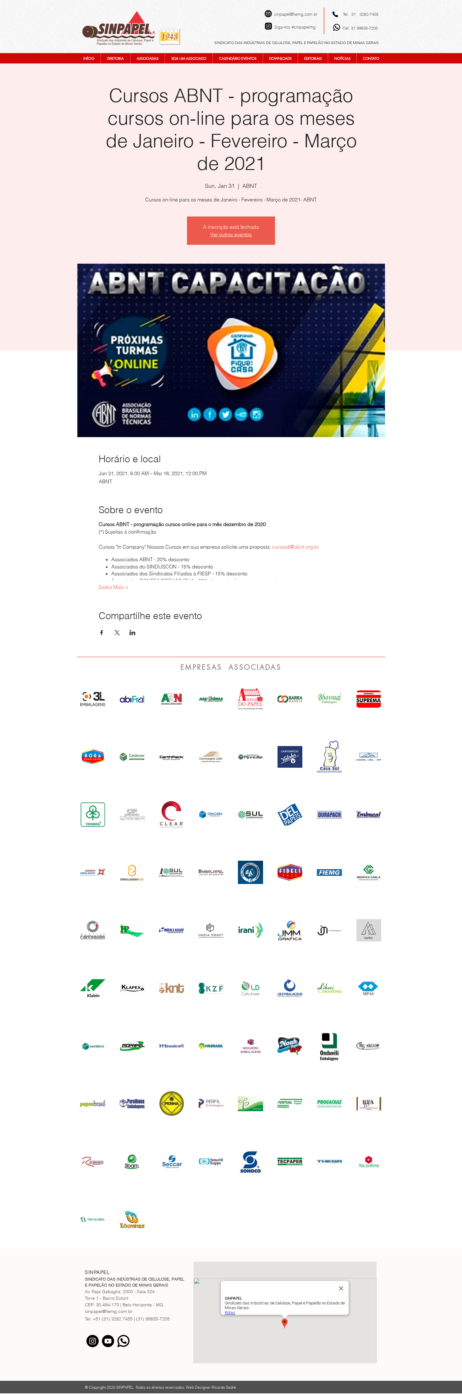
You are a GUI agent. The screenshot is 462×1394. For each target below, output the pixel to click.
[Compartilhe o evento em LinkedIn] (132, 632)
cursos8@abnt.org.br (296, 547)
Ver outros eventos (231, 234)
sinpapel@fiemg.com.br (295, 14)
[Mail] (268, 13)
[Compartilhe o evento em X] (117, 632)
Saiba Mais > (114, 587)
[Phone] (335, 14)
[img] (171, 699)
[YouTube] (108, 1341)
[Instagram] (92, 1341)
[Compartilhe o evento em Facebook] (102, 632)
